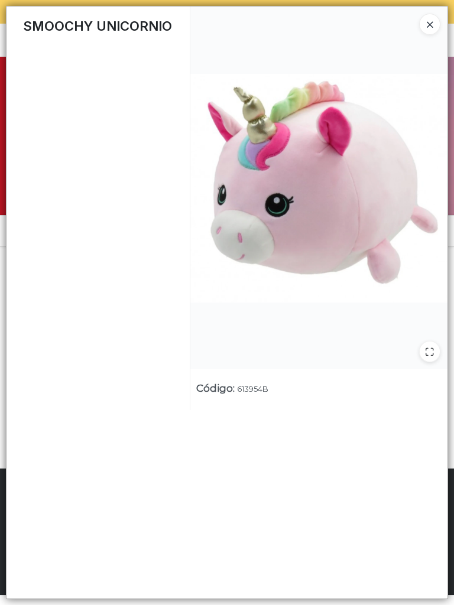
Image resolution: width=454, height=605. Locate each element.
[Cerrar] (429, 24)
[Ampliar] (429, 351)
